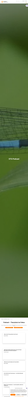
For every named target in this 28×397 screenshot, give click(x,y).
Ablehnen (18, 394)
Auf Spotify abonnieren (9, 327)
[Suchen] (26, 1)
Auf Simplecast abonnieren (18, 327)
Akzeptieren (13, 394)
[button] (26, 388)
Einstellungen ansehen (24, 394)
